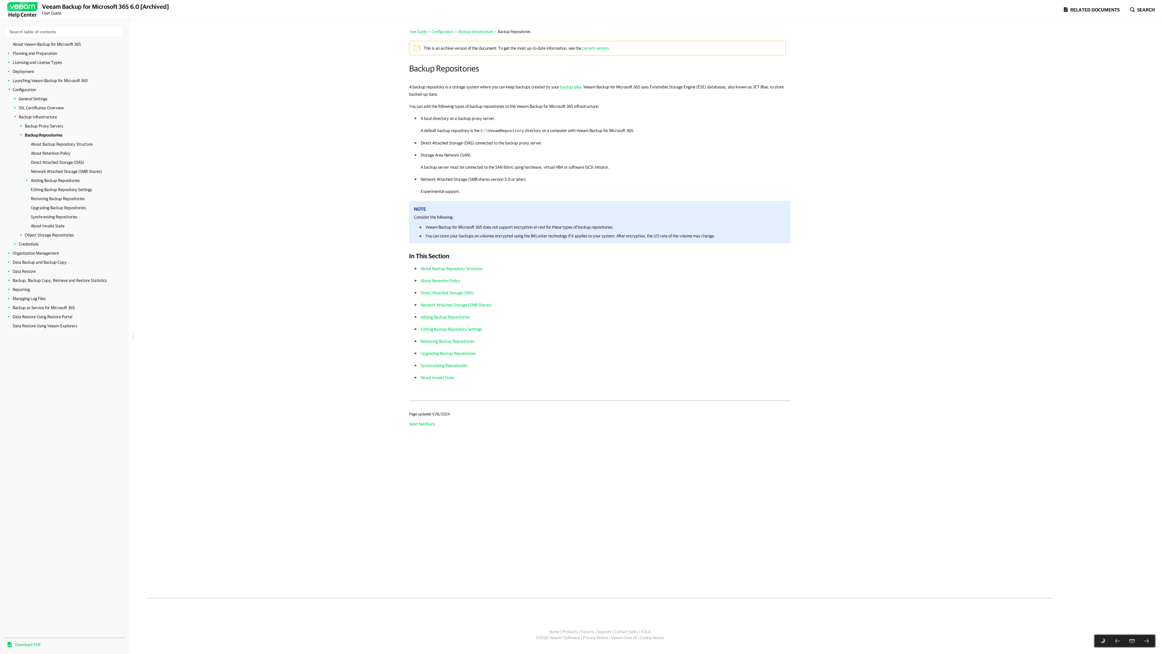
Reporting (21, 289)
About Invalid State (47, 225)
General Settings (33, 98)
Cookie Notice (652, 637)
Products (570, 631)
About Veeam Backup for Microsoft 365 (47, 44)
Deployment (23, 71)
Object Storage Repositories (49, 235)
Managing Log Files (29, 298)
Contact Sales (626, 631)
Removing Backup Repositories (58, 198)
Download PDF (28, 644)
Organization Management (36, 253)
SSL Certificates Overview (41, 107)
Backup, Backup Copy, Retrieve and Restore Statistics (60, 280)
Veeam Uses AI (624, 637)
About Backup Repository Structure (62, 144)
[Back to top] (1132, 641)
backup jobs (570, 86)
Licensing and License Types (37, 62)
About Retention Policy (51, 153)
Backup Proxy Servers (44, 126)
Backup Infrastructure (38, 116)
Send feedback (422, 423)
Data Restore (24, 271)
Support (604, 631)
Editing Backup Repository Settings (61, 189)
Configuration (24, 89)
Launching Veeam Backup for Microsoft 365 (50, 80)
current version (595, 48)
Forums (587, 631)
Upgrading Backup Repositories (58, 207)
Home (554, 631)
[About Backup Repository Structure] (1146, 641)
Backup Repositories (43, 135)
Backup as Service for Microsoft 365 (44, 307)
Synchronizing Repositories (54, 216)
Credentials (29, 244)
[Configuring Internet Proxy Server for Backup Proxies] (1117, 641)
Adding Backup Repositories (55, 180)
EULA (646, 631)
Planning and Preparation (35, 53)
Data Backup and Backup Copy (40, 262)
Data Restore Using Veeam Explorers (45, 325)
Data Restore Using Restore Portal (42, 316)
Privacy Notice (595, 637)
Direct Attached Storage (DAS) (57, 162)
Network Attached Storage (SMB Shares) (66, 171)
